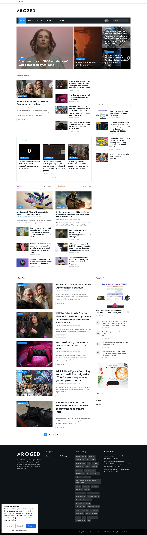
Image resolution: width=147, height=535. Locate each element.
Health (39, 20)
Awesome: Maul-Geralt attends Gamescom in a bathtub (32, 103)
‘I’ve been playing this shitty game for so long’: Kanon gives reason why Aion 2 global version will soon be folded (41, 232)
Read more (22, 119)
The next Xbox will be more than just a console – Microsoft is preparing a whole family (29, 164)
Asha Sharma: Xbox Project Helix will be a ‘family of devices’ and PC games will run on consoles (116, 60)
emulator (94, 466)
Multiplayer (86, 486)
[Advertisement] (113, 85)
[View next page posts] (55, 178)
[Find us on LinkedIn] (22, 2)
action (78, 456)
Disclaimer (93, 532)
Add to (84, 456)
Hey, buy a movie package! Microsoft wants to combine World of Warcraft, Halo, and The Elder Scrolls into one (73, 214)
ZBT (89, 520)
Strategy (94, 513)
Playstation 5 (80, 500)
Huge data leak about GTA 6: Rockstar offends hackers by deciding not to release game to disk (114, 353)
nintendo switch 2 (93, 493)
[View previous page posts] (52, 178)
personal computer (93, 496)
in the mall (87, 477)
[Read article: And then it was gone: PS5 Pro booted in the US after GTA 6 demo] (62, 98)
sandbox (78, 510)
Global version (80, 473)
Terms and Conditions (104, 532)
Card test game (80, 463)
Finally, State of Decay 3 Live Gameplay (86, 63)
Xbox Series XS (80, 520)
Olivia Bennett (25, 69)
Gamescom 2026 (90, 470)
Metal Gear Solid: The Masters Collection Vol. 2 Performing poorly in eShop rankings (80, 233)
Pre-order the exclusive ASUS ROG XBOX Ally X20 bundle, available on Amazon (78, 261)
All (45, 186)
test (84, 517)
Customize (9, 526)
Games (30, 20)
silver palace (94, 510)
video (95, 517)
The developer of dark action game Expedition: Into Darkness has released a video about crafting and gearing (54, 166)
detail (87, 466)
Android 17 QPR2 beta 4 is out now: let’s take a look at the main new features (41, 261)
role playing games (93, 507)
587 (57, 434)
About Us (74, 532)
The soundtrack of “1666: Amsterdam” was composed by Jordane (43, 63)
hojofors (78, 477)
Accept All (31, 526)
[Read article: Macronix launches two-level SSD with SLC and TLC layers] (113, 295)
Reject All (20, 526)
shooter (85, 510)
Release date (80, 503)
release (88, 500)
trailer (90, 517)
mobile (78, 486)
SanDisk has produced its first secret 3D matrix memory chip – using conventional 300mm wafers (120, 142)
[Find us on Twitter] (19, 2)
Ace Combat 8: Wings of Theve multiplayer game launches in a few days (33, 213)
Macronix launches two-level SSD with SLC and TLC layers (119, 113)
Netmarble (95, 486)
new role (87, 489)
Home (22, 20)
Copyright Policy (83, 532)
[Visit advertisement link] (113, 375)
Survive (78, 517)
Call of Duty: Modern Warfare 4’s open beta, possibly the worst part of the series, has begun (78, 164)
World (62, 20)
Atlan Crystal (91, 460)
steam (88, 513)
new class (79, 489)
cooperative (79, 466)
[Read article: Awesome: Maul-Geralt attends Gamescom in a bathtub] (34, 89)
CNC (89, 463)
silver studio (79, 513)
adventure (91, 456)
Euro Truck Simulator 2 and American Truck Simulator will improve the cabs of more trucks (79, 125)
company (95, 463)
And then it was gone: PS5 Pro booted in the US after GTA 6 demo (79, 97)
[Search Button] (126, 20)
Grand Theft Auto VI (93, 473)
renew (88, 503)
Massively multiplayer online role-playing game (86, 481)
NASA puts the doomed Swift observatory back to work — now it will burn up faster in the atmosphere (79, 247)
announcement (80, 460)
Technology (51, 20)
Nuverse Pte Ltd (81, 496)
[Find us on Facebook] (16, 2)
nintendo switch (80, 493)
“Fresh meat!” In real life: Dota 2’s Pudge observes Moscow (119, 156)
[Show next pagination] (62, 434)
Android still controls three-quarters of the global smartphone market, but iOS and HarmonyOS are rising (41, 248)
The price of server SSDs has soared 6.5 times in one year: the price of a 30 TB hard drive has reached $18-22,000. (120, 127)
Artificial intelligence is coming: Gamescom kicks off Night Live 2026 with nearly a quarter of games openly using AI (79, 111)
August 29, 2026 (35, 69)
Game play (79, 470)
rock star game (80, 507)
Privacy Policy (117, 532)
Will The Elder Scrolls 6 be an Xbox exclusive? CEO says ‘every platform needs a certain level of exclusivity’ (80, 84)
